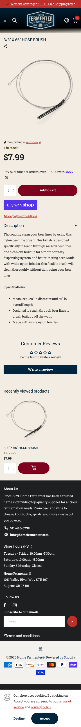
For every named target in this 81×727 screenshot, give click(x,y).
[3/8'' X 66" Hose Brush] (27, 419)
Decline (19, 718)
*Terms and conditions (22, 636)
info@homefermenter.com (29, 535)
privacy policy (41, 707)
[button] (14, 186)
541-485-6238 (20, 528)
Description (14, 225)
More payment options (20, 216)
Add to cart (48, 190)
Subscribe (72, 621)
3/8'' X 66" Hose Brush (21, 448)
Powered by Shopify (60, 657)
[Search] (14, 20)
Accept (45, 718)
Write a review (40, 369)
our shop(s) (33, 142)
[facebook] (5, 605)
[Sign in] (66, 20)
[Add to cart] (34, 468)
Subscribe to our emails (21, 612)
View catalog (6, 20)
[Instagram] (15, 605)
